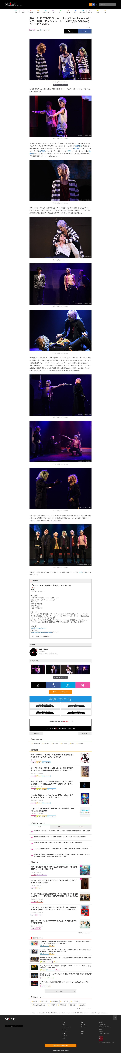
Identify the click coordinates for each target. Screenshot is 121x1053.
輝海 (69, 151)
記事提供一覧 (102, 1024)
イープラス (33, 1013)
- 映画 (63, 1038)
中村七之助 (44, 1001)
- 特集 (81, 1033)
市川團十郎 (65, 1001)
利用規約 (101, 1031)
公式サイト (82, 572)
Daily (39, 827)
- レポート (82, 1029)
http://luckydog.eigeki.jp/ (38, 628)
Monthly (81, 827)
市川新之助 (75, 1001)
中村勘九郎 (54, 1001)
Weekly (60, 827)
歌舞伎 (35, 1001)
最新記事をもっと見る (83, 933)
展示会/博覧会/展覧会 (39, 1005)
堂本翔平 (78, 146)
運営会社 (101, 1022)
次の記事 (84, 734)
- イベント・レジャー (67, 1027)
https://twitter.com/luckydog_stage (41, 632)
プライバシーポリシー (104, 1033)
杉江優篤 (77, 148)
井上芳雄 (82, 1005)
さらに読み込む (60, 991)
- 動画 (81, 1022)
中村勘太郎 (52, 1005)
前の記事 (36, 734)
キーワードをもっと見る (83, 1008)
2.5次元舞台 (36, 743)
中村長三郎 (73, 1005)
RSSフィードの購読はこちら (61, 692)
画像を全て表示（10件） (61, 85)
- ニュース (82, 1024)
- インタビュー (83, 1027)
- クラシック (65, 1029)
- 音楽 (63, 1022)
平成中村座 (63, 1005)
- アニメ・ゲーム (66, 1031)
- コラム (82, 1031)
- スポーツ (64, 1035)
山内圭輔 (42, 151)
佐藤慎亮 (80, 743)
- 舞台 (63, 1024)
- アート (64, 1033)
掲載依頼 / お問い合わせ (104, 1027)
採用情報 (101, 1029)
